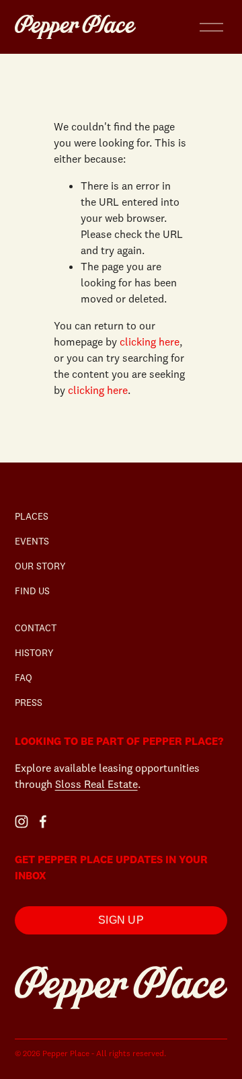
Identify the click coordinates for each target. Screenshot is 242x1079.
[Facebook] (43, 821)
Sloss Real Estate (96, 784)
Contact (35, 628)
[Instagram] (21, 821)
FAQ (23, 678)
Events (32, 541)
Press (28, 702)
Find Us (32, 591)
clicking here (149, 341)
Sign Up (121, 920)
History (34, 653)
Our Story (40, 566)
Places (31, 516)
